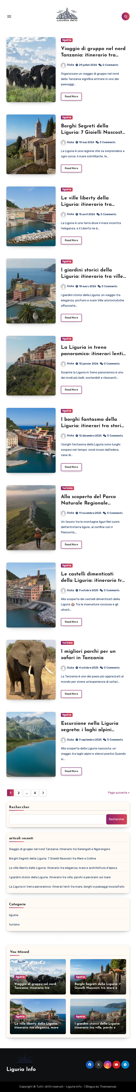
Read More (71, 96)
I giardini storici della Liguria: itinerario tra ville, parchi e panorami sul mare (60, 877)
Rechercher (19, 807)
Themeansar (108, 1086)
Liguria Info (21, 1069)
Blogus (90, 1086)
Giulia (70, 64)
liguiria (66, 40)
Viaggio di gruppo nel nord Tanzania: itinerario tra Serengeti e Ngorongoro (93, 55)
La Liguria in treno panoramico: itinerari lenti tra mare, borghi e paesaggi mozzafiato (66, 886)
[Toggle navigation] (9, 16)
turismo (67, 488)
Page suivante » (119, 792)
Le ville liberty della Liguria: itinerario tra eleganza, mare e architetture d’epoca (63, 868)
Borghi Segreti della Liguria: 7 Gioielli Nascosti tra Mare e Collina (92, 133)
